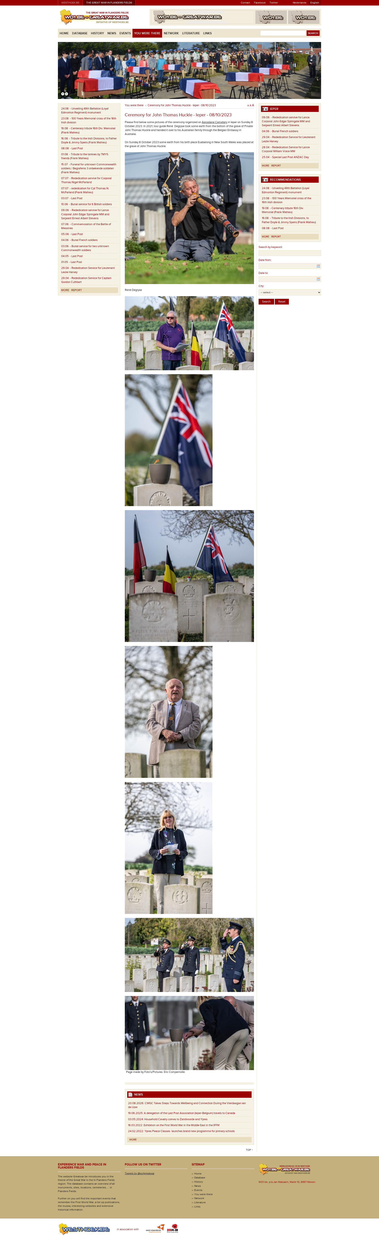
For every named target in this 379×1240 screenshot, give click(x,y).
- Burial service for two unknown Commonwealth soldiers (85, 248)
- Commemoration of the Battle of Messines (86, 226)
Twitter (274, 2)
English (314, 2)
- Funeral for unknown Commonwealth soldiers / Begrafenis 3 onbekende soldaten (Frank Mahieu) (88, 168)
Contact (245, 2)
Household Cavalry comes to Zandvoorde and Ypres (167, 1119)
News (111, 33)
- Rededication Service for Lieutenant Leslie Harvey (88, 270)
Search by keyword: (270, 247)
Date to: (263, 273)
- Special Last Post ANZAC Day (285, 157)
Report (76, 290)
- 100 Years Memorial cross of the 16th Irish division (88, 120)
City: (261, 286)
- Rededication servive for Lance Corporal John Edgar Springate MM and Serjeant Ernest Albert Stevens (85, 214)
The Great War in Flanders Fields (109, 2)
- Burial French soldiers (79, 240)
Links (207, 33)
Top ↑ (249, 1149)
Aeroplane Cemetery (214, 122)
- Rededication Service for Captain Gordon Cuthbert (86, 280)
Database (80, 33)
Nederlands (299, 2)
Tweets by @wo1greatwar (139, 1173)
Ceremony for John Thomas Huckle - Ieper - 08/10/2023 (182, 105)
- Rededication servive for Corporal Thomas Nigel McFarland (86, 180)
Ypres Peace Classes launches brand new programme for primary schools (181, 1131)
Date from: (265, 260)
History (97, 33)
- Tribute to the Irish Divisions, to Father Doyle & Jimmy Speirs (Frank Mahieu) (89, 140)
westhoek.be (70, 2)
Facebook (260, 2)
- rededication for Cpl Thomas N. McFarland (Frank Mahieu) (85, 190)
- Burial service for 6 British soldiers (86, 204)
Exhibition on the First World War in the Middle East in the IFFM (174, 1125)
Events (125, 33)
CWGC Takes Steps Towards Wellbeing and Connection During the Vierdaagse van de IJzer (187, 1105)
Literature (191, 33)
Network (171, 33)
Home (64, 33)
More (65, 290)
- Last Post (72, 148)
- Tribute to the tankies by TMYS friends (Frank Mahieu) (84, 156)
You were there (147, 33)
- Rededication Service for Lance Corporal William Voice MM (286, 149)
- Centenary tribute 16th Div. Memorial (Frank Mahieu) (88, 130)
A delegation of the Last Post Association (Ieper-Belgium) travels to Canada (181, 1113)
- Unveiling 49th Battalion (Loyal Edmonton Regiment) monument (85, 110)
